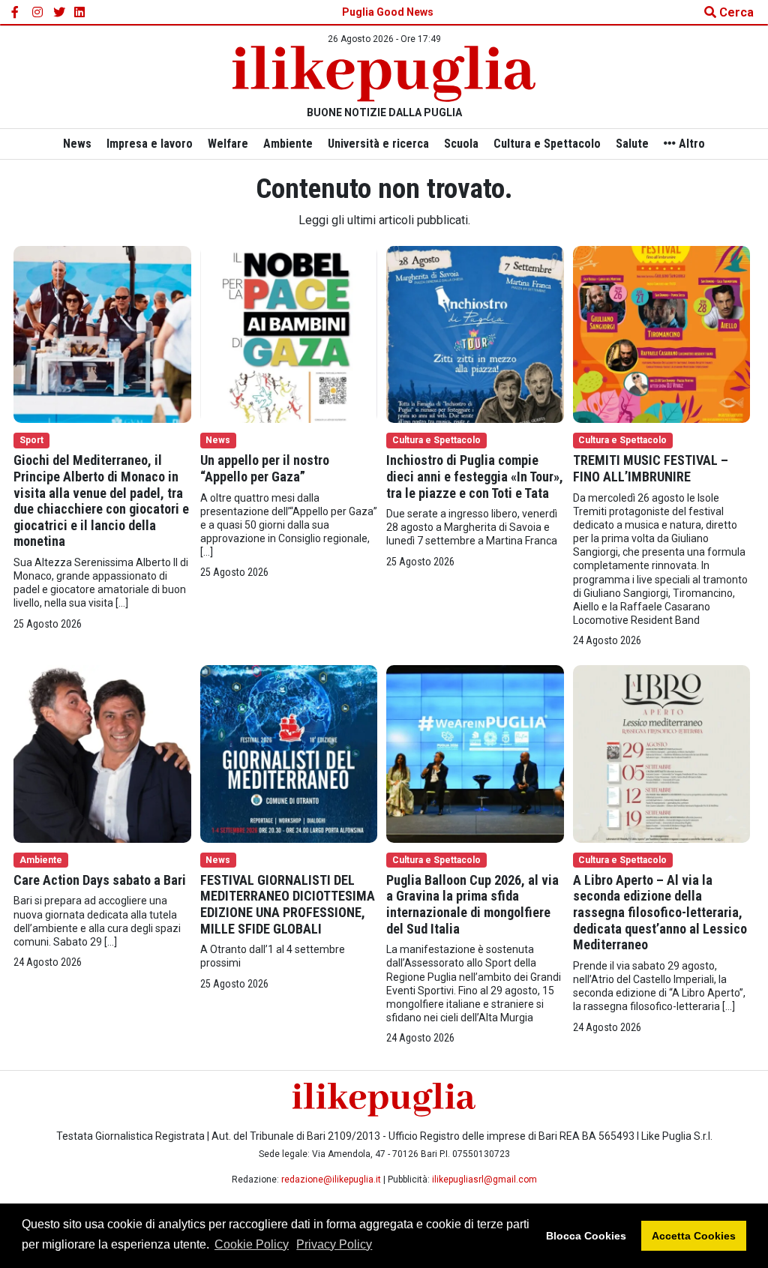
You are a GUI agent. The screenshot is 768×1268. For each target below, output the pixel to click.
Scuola (461, 143)
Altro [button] (690, 143)
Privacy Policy (334, 1244)
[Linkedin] (80, 13)
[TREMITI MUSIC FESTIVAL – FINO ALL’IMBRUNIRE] (662, 333)
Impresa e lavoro (149, 143)
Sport (32, 440)
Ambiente (288, 143)
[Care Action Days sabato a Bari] (102, 753)
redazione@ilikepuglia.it (331, 1179)
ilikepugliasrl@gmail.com (484, 1179)
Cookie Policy (251, 1244)
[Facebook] (17, 13)
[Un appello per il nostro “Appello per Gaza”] (289, 333)
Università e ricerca (378, 143)
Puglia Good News (388, 12)
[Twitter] (59, 13)
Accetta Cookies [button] (694, 1236)
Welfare (228, 143)
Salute (632, 143)
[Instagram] (38, 13)
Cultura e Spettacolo (547, 143)
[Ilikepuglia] (384, 74)
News (77, 143)
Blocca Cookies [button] (586, 1236)
